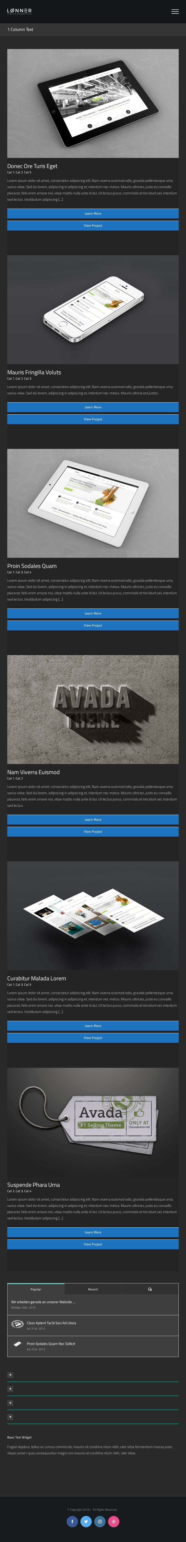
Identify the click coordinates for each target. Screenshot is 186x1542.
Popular (36, 1289)
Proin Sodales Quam (32, 565)
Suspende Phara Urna (33, 1184)
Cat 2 (19, 172)
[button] (93, 1375)
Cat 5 (27, 172)
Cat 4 (27, 572)
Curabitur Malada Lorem (36, 978)
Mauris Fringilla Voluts (34, 372)
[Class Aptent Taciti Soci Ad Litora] (17, 1323)
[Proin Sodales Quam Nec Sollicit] (17, 1344)
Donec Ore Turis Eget (32, 166)
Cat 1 (10, 172)
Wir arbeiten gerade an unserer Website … (43, 1302)
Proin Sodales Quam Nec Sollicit (51, 1343)
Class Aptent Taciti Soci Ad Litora (51, 1323)
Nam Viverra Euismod (33, 772)
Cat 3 (27, 378)
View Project (93, 225)
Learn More (93, 213)
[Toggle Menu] (175, 11)
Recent (93, 1289)
